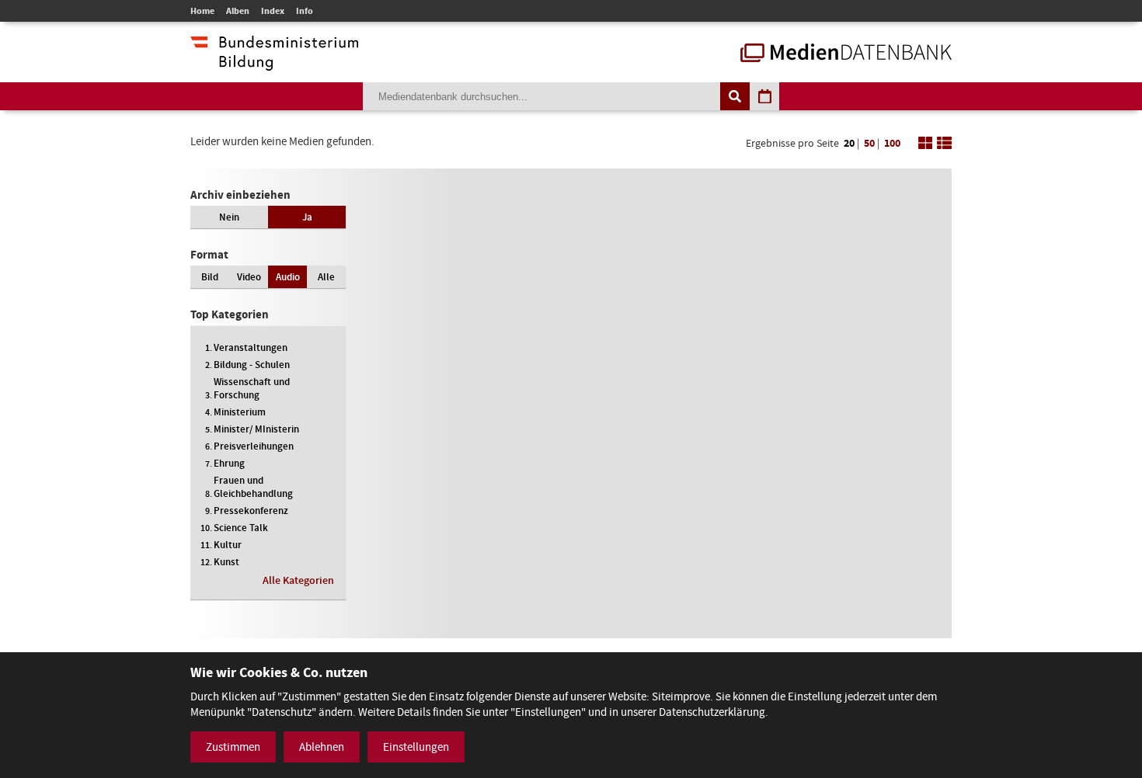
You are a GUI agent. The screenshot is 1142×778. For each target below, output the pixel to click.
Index (272, 11)
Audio (288, 276)
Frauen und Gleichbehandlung (253, 487)
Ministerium (240, 412)
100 (892, 143)
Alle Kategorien (298, 580)
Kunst (226, 561)
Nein (229, 217)
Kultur (228, 544)
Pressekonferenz (251, 510)
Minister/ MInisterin (256, 429)
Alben (237, 11)
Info (304, 11)
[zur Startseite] (846, 54)
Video (249, 276)
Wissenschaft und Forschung (252, 388)
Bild (209, 276)
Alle (326, 276)
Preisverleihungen (254, 446)
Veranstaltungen (250, 347)
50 (869, 143)
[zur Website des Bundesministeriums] (274, 63)
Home (202, 11)
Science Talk (241, 527)
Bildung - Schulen (252, 364)
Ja (307, 217)
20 (849, 143)
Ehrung (229, 463)
